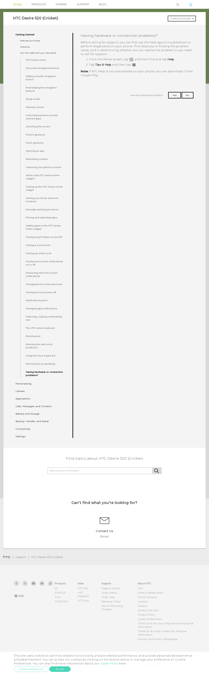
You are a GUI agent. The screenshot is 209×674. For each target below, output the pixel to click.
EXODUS (60, 592)
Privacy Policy (146, 614)
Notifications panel (36, 300)
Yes (175, 95)
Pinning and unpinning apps (41, 217)
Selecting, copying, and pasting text (44, 318)
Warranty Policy (111, 601)
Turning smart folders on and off (44, 237)
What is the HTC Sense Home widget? (42, 177)
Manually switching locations (42, 209)
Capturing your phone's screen (43, 167)
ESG (140, 588)
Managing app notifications (41, 308)
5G (56, 588)
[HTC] (18, 4)
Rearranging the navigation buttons (41, 89)
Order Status (109, 592)
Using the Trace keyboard (40, 355)
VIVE (58, 597)
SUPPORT (83, 4)
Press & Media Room (150, 592)
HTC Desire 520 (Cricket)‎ (47, 557)
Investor (143, 601)
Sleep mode (33, 99)
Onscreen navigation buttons (42, 68)
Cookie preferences (31, 669)
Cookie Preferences (150, 619)
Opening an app (35, 151)
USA (21, 596)
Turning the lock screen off (41, 292)
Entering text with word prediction (39, 346)
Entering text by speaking (40, 363)
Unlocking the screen (38, 126)
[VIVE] (190, 4)
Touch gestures (34, 142)
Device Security (147, 597)
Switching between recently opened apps (42, 117)
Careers (142, 606)
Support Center (111, 588)
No (187, 95)
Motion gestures (35, 134)
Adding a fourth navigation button (41, 78)
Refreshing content (37, 159)
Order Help (108, 597)
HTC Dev (83, 588)
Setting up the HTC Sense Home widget (44, 188)
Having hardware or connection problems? (44, 373)
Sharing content (35, 107)
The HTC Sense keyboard (40, 328)
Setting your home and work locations (42, 200)
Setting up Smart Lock (38, 253)
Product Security (148, 610)
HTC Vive (83, 600)
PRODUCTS (39, 4)
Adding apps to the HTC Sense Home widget (43, 227)
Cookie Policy (109, 663)
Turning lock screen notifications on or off (44, 263)
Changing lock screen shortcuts (44, 284)
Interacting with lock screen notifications (41, 274)
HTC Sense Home (36, 60)
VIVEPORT (61, 601)
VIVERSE (61, 4)
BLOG (102, 4)
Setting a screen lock (38, 245)
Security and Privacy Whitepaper (158, 639)
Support (21, 557)
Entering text (33, 336)
